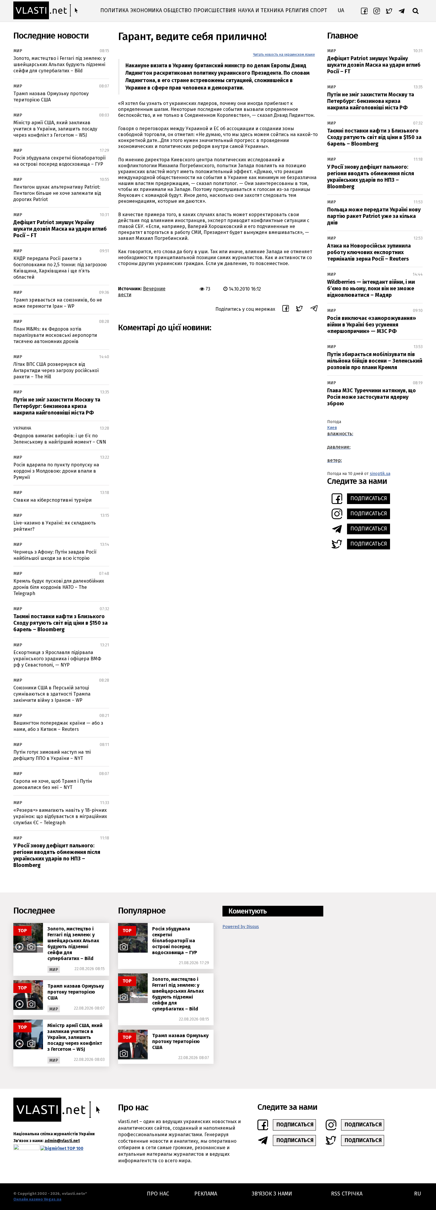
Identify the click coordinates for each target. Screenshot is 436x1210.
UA (341, 10)
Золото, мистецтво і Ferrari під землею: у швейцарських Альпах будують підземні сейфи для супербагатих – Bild (59, 64)
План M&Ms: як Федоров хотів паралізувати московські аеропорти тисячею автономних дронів (55, 335)
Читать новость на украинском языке (284, 54)
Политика (114, 10)
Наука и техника (261, 10)
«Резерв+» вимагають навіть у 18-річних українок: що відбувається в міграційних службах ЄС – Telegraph (60, 816)
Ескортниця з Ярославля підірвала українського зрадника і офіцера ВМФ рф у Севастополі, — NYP (57, 659)
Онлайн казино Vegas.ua (37, 1199)
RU (417, 1193)
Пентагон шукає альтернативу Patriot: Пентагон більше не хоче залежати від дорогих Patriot (57, 193)
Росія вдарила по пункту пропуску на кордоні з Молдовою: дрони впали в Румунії (56, 471)
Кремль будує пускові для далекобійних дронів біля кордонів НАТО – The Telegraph (58, 587)
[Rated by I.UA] (26, 1148)
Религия (297, 10)
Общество (177, 10)
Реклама (205, 1193)
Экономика (146, 10)
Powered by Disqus (240, 926)
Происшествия (214, 10)
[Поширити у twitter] (299, 309)
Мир (17, 50)
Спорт (318, 10)
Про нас (158, 1193)
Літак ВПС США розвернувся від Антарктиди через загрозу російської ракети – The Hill (56, 370)
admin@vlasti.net (62, 1140)
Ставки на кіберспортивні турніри (52, 500)
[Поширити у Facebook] (285, 309)
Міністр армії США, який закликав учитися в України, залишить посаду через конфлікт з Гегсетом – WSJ (55, 129)
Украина (22, 428)
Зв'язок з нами (272, 1193)
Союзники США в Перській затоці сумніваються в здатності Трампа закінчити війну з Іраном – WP (51, 694)
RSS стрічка (346, 1193)
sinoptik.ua (380, 473)
